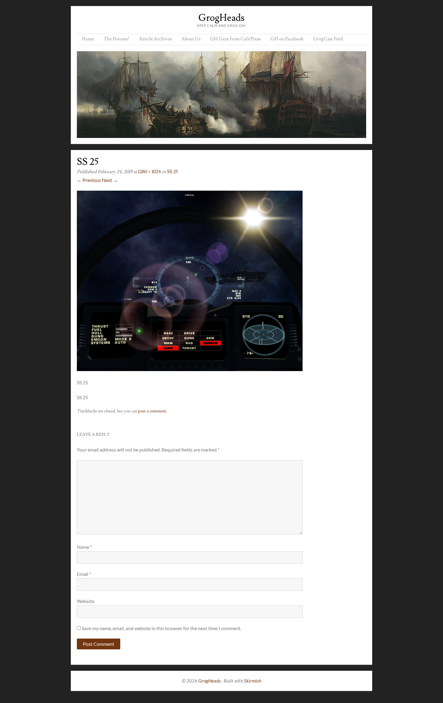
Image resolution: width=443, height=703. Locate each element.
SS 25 (172, 172)
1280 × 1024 (149, 172)
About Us (190, 39)
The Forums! (116, 39)
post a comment (152, 411)
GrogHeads (221, 17)
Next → (110, 180)
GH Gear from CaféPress (235, 39)
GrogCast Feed (328, 39)
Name (84, 547)
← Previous (89, 180)
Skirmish (252, 680)
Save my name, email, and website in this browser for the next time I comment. (161, 628)
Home (88, 39)
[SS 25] (190, 369)
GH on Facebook (286, 39)
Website (85, 601)
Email (84, 574)
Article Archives (155, 39)
